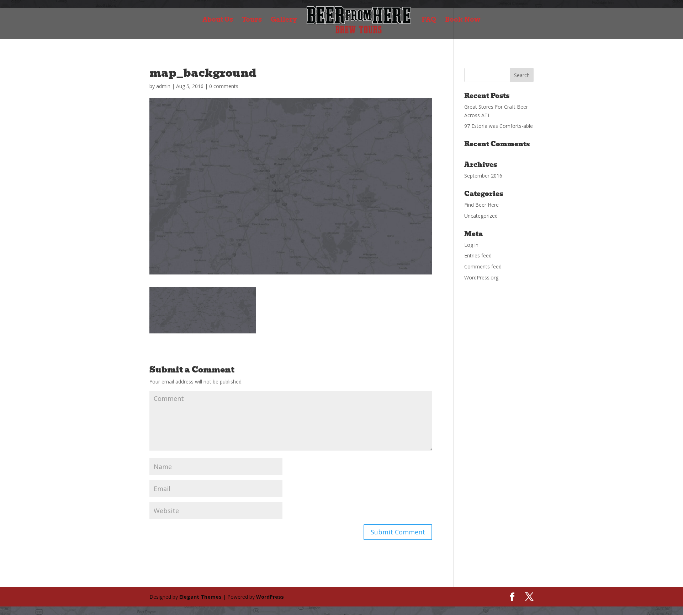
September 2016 (483, 175)
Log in (471, 244)
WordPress (270, 596)
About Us (217, 20)
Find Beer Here (481, 204)
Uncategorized (481, 215)
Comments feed (483, 266)
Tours (252, 20)
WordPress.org (481, 277)
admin (163, 86)
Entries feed (478, 255)
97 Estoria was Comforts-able (498, 126)
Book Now (463, 20)
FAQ (429, 20)
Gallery (284, 20)
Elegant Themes (200, 596)
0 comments (223, 86)
